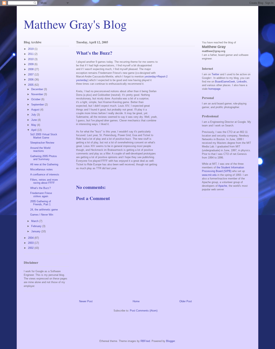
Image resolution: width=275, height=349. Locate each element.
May (34, 124)
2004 (31, 237)
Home (136, 301)
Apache (222, 185)
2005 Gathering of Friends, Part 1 (40, 203)
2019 (31, 48)
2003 (31, 242)
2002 (31, 247)
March (35, 221)
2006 (31, 79)
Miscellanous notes (41, 169)
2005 (31, 84)
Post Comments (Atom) (143, 310)
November (37, 94)
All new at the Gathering (44, 164)
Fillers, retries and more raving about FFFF (44, 181)
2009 (31, 64)
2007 (31, 74)
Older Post (185, 301)
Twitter (215, 74)
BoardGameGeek (225, 81)
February (36, 226)
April (34, 129)
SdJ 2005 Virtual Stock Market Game (43, 136)
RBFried (145, 341)
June (34, 119)
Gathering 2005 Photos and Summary (43, 158)
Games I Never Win (41, 214)
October (36, 99)
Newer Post (86, 301)
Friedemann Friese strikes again (41, 195)
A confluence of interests (44, 174)
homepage (214, 88)
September (38, 104)
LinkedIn (242, 81)
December (37, 89)
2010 (31, 59)
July (34, 114)
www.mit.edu (209, 174)
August (35, 109)
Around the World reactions (40, 149)
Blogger (170, 341)
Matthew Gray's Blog (75, 24)
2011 (31, 53)
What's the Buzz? (40, 188)
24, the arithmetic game (44, 209)
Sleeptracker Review (42, 142)
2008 (31, 69)
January (36, 231)
